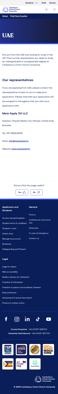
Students (29, 3)
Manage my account (11, 239)
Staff (44, 3)
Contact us (34, 238)
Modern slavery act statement (15, 277)
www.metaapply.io (21, 149)
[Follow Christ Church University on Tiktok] (37, 322)
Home (5, 16)
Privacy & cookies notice (13, 303)
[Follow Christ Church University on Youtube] (48, 322)
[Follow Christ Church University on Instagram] (16, 322)
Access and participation (13, 218)
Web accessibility (10, 272)
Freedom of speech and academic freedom (21, 287)
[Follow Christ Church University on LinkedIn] (27, 322)
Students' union (9, 228)
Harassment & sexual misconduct (17, 298)
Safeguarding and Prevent (14, 249)
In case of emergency (38, 233)
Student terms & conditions (14, 223)
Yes (19, 192)
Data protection (9, 292)
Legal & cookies (9, 267)
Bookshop (6, 244)
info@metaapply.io (18, 141)
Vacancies (33, 228)
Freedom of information (12, 282)
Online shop (7, 233)
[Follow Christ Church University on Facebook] (6, 322)
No (34, 192)
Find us (32, 215)
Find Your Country (18, 16)
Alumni (52, 3)
